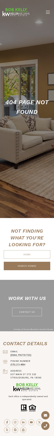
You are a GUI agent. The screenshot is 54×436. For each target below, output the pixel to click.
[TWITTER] (39, 422)
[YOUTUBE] (31, 422)
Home (27, 254)
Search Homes (27, 265)
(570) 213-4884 (17, 364)
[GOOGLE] (15, 430)
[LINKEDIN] (23, 422)
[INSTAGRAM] (15, 422)
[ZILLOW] (23, 430)
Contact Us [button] (27, 311)
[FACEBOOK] (7, 422)
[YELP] (7, 430)
